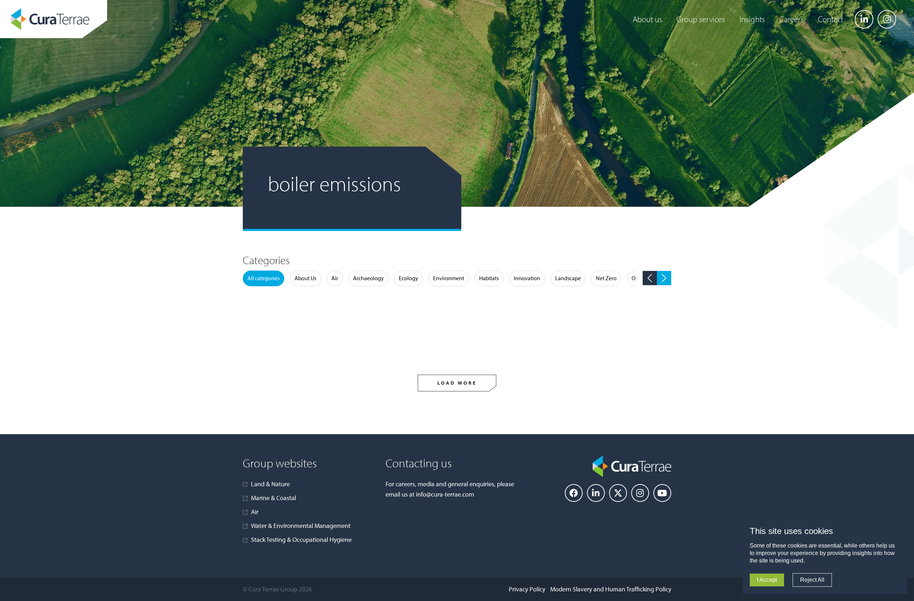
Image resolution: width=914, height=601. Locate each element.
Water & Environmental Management (301, 526)
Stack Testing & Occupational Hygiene (301, 539)
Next (664, 278)
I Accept (767, 580)
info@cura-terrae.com (445, 494)
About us (647, 19)
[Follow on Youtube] (662, 493)
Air (334, 278)
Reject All (812, 580)
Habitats (489, 278)
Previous (650, 278)
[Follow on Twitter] (618, 493)
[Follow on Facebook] (574, 493)
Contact (830, 19)
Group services (701, 19)
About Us (305, 278)
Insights (752, 19)
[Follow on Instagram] (887, 19)
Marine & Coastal (273, 498)
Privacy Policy (527, 589)
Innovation (527, 278)
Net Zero (606, 278)
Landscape (568, 278)
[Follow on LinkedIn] (864, 19)
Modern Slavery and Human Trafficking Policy (610, 589)
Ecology (408, 278)
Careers (791, 19)
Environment (448, 278)
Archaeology (368, 278)
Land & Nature (270, 484)
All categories (263, 278)
